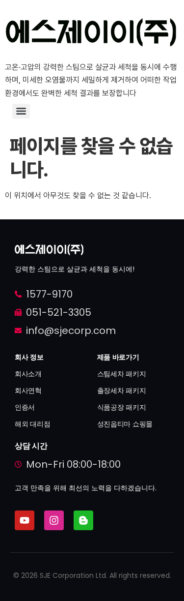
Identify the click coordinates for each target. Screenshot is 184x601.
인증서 (25, 407)
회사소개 (28, 374)
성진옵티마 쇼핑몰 (125, 424)
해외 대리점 (32, 424)
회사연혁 (28, 390)
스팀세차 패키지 (121, 374)
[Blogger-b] (83, 520)
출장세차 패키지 (121, 390)
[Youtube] (24, 520)
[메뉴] (21, 111)
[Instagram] (54, 520)
